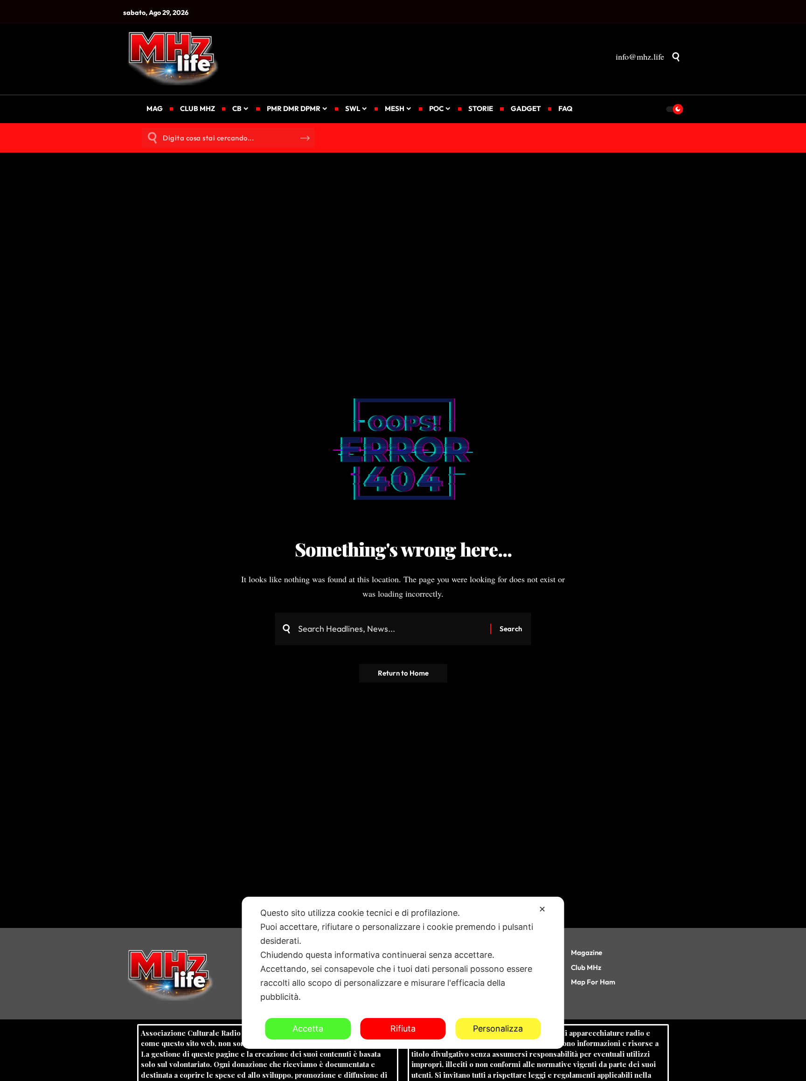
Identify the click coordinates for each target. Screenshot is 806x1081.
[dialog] (403, 973)
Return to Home (403, 673)
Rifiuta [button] (403, 1028)
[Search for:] (390, 629)
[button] (676, 57)
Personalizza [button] (498, 1028)
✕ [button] (542, 909)
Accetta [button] (307, 1028)
